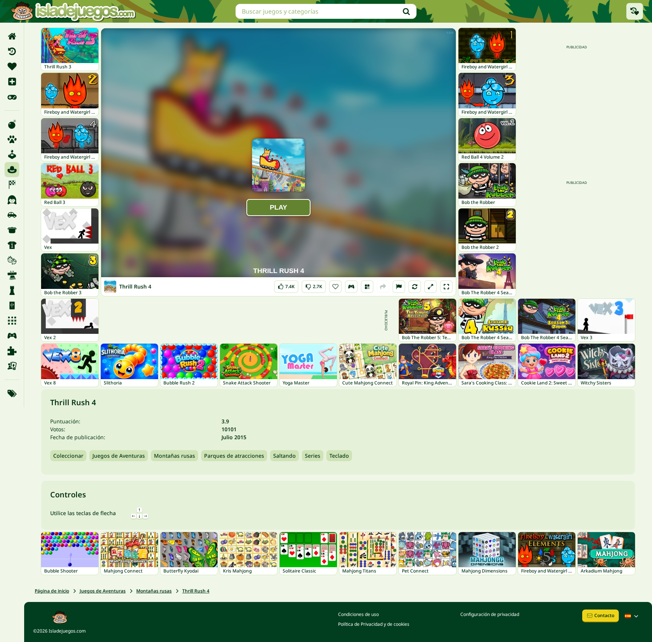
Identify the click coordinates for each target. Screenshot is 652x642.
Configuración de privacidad (489, 614)
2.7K (313, 285)
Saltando (284, 455)
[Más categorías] (12, 393)
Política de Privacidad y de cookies (373, 624)
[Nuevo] (12, 81)
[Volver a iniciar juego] (414, 286)
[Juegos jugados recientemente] (634, 11)
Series (312, 455)
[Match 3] (12, 320)
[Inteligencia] (12, 290)
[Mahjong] (12, 305)
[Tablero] (12, 365)
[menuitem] (12, 36)
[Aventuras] (12, 169)
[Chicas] (12, 199)
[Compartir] (383, 286)
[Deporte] (12, 245)
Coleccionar (68, 455)
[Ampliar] (430, 286)
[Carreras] (12, 184)
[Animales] (12, 139)
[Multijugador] (12, 335)
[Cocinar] (12, 230)
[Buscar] (406, 11)
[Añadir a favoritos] (335, 286)
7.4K (286, 285)
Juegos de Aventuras (118, 455)
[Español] (632, 616)
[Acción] (12, 124)
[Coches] (12, 214)
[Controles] (351, 286)
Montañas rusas (174, 455)
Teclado (339, 455)
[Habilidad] (12, 275)
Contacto (604, 615)
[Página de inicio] (12, 36)
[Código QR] (367, 286)
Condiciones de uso (358, 614)
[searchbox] (326, 11)
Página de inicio (52, 591)
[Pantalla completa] (446, 286)
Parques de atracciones (234, 455)
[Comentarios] (398, 286)
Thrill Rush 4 (195, 591)
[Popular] (12, 96)
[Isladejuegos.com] (73, 11)
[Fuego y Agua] (12, 260)
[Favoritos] (12, 66)
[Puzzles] (12, 350)
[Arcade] (12, 154)
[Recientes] (12, 51)
